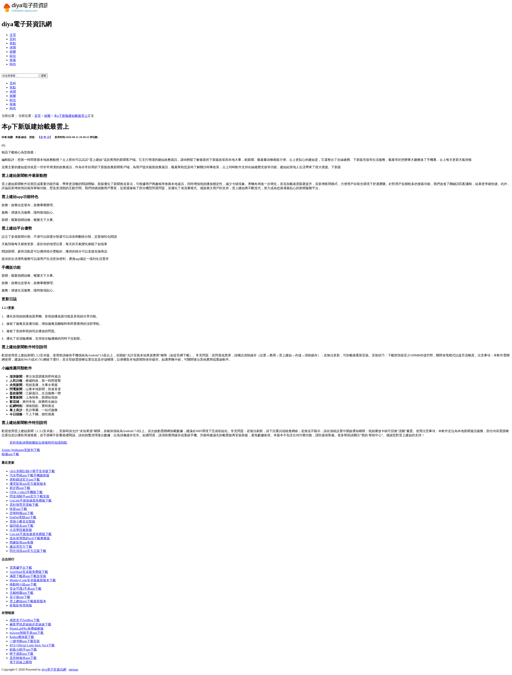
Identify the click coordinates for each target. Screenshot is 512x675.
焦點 (13, 43)
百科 (13, 39)
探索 (13, 60)
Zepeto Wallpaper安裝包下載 (21, 450)
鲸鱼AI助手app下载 (23, 649)
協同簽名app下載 (21, 525)
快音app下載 (18, 509)
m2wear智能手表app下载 (27, 632)
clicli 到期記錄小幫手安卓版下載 (32, 471)
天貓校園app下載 (21, 592)
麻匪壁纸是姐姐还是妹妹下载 (30, 624)
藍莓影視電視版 (21, 605)
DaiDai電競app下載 (23, 517)
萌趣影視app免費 (21, 542)
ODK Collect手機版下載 (26, 492)
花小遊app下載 (20, 597)
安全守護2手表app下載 (25, 588)
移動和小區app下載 (23, 584)
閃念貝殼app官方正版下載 (28, 551)
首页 (37, 115)
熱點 (64, 442)
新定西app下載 (20, 488)
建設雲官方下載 (21, 546)
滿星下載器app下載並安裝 (28, 576)
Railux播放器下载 (22, 637)
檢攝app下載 (10, 454)
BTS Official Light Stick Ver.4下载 (32, 645)
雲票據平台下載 (21, 567)
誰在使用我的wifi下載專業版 (30, 538)
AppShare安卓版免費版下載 (29, 572)
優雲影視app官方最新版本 (28, 483)
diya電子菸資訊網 (54, 669)
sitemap (73, 669)
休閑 (13, 47)
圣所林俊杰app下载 (23, 658)
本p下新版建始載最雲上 (71, 115)
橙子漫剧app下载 (21, 653)
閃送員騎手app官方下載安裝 (29, 496)
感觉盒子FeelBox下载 (25, 620)
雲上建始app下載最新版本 (28, 601)
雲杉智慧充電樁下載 (24, 504)
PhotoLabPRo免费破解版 (27, 628)
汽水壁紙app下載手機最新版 (29, 475)
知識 (57, 442)
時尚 (13, 64)
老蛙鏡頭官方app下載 (25, 479)
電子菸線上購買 (21, 662)
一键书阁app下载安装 (25, 641)
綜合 (13, 56)
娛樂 (13, 51)
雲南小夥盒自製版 (22, 521)
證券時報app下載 (21, 513)
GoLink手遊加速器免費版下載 (31, 500)
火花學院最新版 (21, 530)
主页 (13, 35)
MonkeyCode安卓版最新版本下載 (33, 580)
